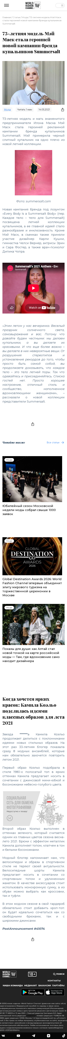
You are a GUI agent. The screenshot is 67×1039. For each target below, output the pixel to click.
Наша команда (13, 985)
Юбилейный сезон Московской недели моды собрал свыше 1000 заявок (29, 510)
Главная (6, 17)
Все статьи (53, 442)
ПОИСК (60, 974)
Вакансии (44, 985)
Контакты (54, 980)
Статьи (16, 17)
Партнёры (58, 985)
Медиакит (30, 985)
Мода (25, 17)
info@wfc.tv (31, 1016)
